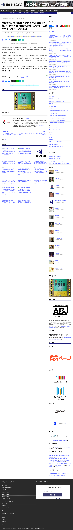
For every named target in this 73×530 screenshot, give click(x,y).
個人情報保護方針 (5, 508)
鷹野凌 (56, 170)
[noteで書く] (23, 40)
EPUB (6, 139)
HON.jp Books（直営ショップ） (56, 146)
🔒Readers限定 (52, 106)
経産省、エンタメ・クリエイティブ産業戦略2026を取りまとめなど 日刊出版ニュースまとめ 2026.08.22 (60, 50)
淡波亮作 (68, 447)
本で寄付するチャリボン (56, 465)
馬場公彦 (57, 193)
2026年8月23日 (53, 46)
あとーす (51, 447)
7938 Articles (28, 118)
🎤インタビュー (52, 125)
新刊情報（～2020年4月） (55, 158)
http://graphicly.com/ (25, 77)
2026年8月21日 (53, 59)
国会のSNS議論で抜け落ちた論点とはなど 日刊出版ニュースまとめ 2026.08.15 (59, 87)
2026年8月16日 (53, 84)
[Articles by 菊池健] (51, 263)
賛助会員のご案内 (5, 494)
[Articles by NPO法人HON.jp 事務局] (51, 203)
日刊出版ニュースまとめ (54, 99)
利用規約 (3, 505)
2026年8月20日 (53, 64)
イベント (20, 10)
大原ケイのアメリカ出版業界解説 (57, 120)
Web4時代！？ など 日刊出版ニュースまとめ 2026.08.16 (59, 82)
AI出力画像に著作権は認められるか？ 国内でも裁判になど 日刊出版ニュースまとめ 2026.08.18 (60, 72)
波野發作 (57, 215)
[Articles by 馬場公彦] (51, 196)
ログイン (3, 510)
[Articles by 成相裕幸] (51, 211)
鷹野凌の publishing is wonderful (57, 115)
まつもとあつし (58, 238)
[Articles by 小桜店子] (51, 188)
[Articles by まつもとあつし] (51, 241)
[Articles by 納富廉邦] (51, 256)
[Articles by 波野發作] (51, 218)
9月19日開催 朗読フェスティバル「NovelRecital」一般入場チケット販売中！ (24, 36)
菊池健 (56, 260)
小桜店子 (57, 185)
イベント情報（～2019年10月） (56, 161)
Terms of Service (38, 528)
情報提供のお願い (5, 496)
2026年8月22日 (53, 53)
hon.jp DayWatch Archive (30, 33)
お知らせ (33, 10)
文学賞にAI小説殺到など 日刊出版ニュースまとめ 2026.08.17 (59, 77)
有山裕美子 (57, 245)
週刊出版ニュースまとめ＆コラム (56, 101)
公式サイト (51, 149)
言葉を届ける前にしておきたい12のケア (58, 110)
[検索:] (64, 12)
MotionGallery (58, 458)
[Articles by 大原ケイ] (51, 181)
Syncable (61, 460)
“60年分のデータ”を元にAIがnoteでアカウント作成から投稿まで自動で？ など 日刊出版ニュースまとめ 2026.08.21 (60, 56)
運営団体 (56, 10)
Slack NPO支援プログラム (59, 462)
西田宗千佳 (57, 223)
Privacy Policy (30, 528)
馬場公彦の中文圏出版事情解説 (56, 122)
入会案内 (3, 519)
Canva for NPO (58, 457)
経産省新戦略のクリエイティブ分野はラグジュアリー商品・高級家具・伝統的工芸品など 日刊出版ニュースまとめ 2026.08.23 (60, 44)
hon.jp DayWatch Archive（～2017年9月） (59, 163)
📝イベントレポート (53, 127)
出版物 (27, 10)
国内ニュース (52, 96)
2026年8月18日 (53, 74)
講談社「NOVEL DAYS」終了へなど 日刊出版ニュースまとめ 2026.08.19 (60, 67)
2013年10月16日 (8, 33)
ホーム (2, 10)
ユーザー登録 (48, 10)
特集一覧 (14, 10)
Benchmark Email (60, 455)
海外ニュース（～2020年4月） (56, 156)
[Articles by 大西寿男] (51, 233)
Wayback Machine (40, 125)
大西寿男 (57, 230)
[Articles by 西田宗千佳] (51, 226)
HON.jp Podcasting (53, 144)
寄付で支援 (4, 521)
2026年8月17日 (53, 79)
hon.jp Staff (18, 33)
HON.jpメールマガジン (7, 487)
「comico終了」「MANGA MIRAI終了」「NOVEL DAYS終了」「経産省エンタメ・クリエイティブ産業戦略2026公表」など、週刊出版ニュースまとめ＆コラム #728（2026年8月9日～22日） (60, 37)
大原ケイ (57, 178)
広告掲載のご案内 (5, 492)
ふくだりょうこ (58, 268)
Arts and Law (52, 455)
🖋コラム (51, 108)
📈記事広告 (51, 132)
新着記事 (7, 10)
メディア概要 (40, 10)
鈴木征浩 (56, 447)
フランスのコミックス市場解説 (56, 118)
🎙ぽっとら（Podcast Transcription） (58, 130)
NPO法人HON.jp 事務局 (60, 200)
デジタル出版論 (53, 113)
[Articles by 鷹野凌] (51, 173)
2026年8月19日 (53, 69)
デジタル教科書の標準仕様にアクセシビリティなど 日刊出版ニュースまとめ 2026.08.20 (60, 62)
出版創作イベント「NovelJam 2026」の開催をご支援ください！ (24, 85)
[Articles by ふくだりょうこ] (51, 271)
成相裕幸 (57, 208)
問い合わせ (4, 524)
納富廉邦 (57, 253)
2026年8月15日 (53, 89)
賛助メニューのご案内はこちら (60, 440)
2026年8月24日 (53, 40)
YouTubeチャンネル (6, 498)
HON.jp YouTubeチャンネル (55, 141)
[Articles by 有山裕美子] (51, 248)
